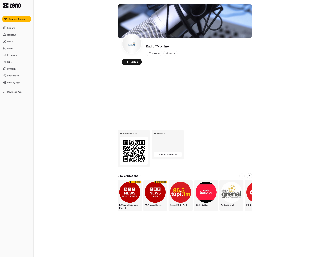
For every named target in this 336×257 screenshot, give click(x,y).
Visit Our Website (168, 154)
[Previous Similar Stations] (242, 175)
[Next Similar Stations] (249, 175)
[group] (185, 195)
